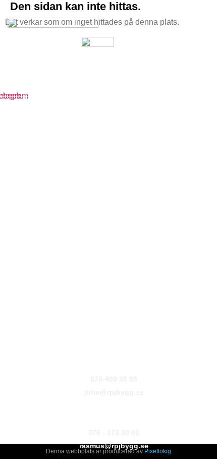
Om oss (18, 135)
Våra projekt (25, 172)
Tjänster (19, 154)
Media (15, 190)
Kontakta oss (28, 208)
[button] (14, 68)
